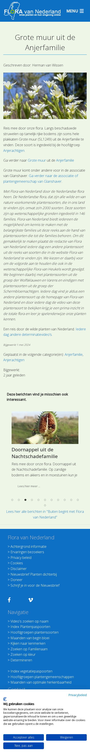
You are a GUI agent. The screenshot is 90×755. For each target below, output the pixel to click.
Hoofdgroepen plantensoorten (34, 632)
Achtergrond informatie (28, 546)
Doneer (16, 579)
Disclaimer (18, 568)
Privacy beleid (20, 557)
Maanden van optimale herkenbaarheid (40, 682)
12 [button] (45, 505)
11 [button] (78, 500)
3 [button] (25, 500)
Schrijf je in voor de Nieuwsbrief (34, 585)
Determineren (21, 660)
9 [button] (64, 500)
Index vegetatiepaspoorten (31, 671)
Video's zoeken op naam (29, 621)
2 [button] (19, 500)
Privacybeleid (77, 695)
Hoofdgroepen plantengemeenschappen (42, 676)
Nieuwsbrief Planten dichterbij (33, 574)
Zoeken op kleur (23, 654)
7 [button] (51, 500)
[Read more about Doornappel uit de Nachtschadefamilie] (45, 427)
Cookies (16, 563)
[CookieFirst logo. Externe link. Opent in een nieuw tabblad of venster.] (5, 699)
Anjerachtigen (13, 150)
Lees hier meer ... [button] (29, 486)
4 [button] (32, 500)
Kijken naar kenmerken (27, 643)
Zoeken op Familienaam (29, 649)
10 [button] (71, 500)
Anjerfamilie (65, 160)
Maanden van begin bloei (29, 638)
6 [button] (45, 500)
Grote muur (37, 160)
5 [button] (38, 500)
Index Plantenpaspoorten (30, 626)
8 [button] (58, 500)
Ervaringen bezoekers (27, 552)
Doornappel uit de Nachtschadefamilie (35, 452)
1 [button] (12, 500)
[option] (45, 451)
